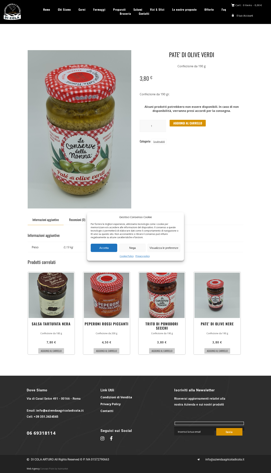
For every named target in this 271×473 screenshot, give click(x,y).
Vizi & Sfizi (157, 9)
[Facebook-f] (254, 32)
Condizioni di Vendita (116, 397)
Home (46, 9)
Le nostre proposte (184, 9)
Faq (224, 9)
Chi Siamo (64, 9)
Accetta (104, 247)
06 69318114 (41, 433)
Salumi (137, 9)
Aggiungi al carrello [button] (51, 351)
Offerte (209, 9)
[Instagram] (264, 32)
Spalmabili (159, 141)
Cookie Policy (127, 256)
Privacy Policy (110, 404)
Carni (82, 9)
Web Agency (33, 468)
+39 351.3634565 (46, 417)
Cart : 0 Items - (248, 5)
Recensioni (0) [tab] (77, 219)
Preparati (119, 9)
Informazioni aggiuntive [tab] (45, 219)
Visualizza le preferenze (164, 247)
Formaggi (99, 9)
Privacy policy (143, 256)
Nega (132, 247)
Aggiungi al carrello (187, 123)
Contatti (144, 13)
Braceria (125, 13)
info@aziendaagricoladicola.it (60, 410)
